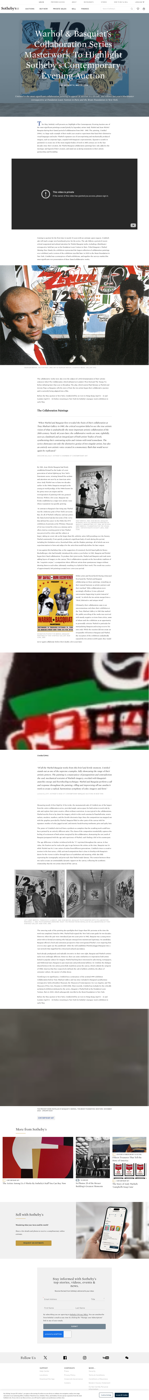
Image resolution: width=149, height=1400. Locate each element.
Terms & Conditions (97, 1375)
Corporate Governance (73, 1379)
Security (92, 1371)
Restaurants (89, 2)
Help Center (44, 1371)
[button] (76, 1130)
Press (66, 1371)
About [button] (74, 2)
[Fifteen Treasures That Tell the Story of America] (129, 1145)
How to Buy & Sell (121, 2)
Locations (44, 1375)
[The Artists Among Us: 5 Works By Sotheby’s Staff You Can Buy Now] (38, 1158)
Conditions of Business (98, 1379)
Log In (41, 2)
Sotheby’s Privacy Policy (79, 1314)
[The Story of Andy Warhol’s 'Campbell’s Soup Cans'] (129, 1171)
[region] (74, 1395)
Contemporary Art (46, 1118)
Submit (74, 1326)
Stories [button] (104, 2)
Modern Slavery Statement (99, 1383)
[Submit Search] (132, 9)
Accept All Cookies (122, 1395)
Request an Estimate (33, 1243)
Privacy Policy (69, 1375)
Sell (74, 9)
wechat (126, 1357)
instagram (84, 1357)
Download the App (47, 1379)
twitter (45, 1357)
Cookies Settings (106, 1395)
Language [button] (138, 2)
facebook (65, 1357)
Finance (85, 9)
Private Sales (59, 9)
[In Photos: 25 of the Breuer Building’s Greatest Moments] (93, 1158)
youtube (106, 1357)
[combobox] (117, 9)
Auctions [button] (29, 9)
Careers (67, 1383)
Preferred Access (58, 2)
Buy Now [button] (44, 9)
